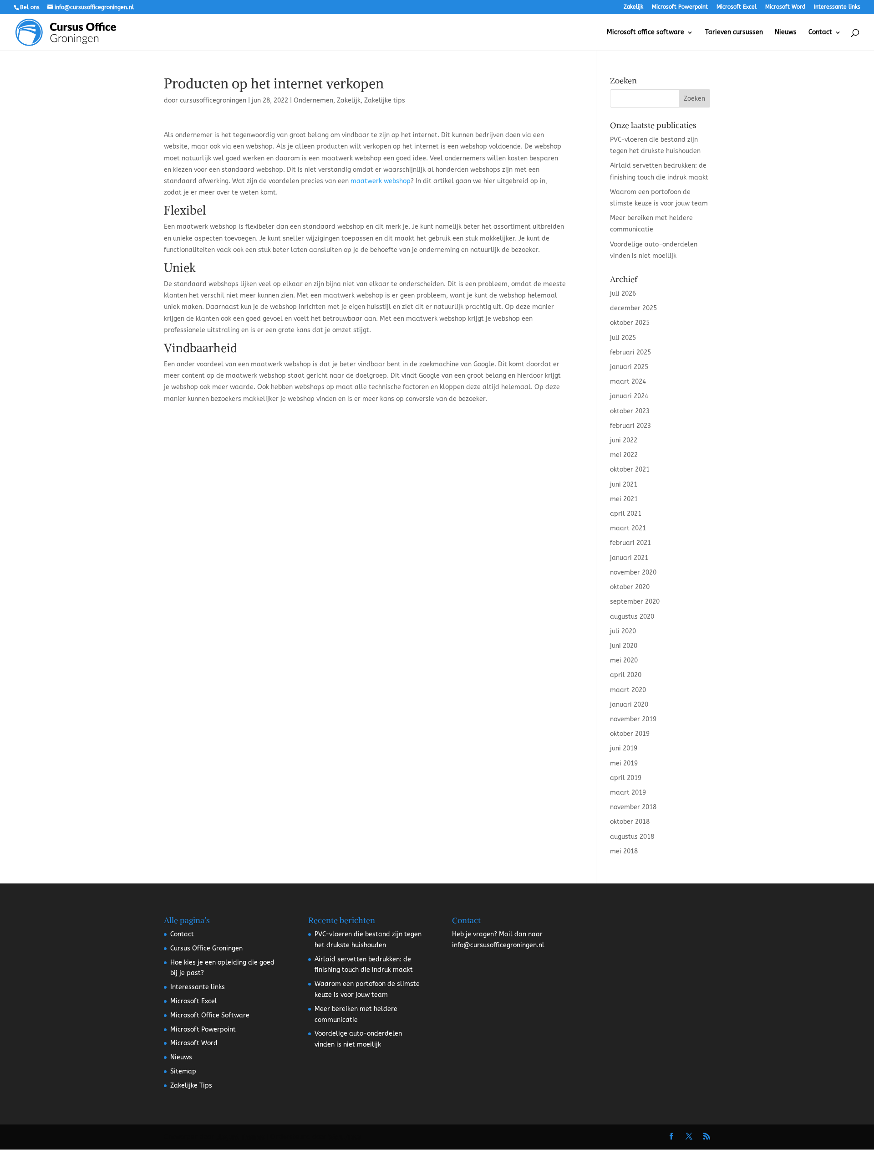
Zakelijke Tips (191, 1085)
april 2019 (625, 778)
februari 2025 (630, 352)
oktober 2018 (630, 822)
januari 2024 (629, 396)
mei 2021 (624, 499)
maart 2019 (628, 792)
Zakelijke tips (384, 100)
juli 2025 (623, 338)
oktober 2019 (630, 734)
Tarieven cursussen (734, 32)
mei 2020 (624, 660)
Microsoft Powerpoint (680, 7)
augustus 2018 (632, 837)
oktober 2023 (630, 411)
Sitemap (183, 1071)
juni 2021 (623, 484)
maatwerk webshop (381, 181)
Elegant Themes (240, 1137)
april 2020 (625, 675)
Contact (820, 32)
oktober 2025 (630, 323)
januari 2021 (629, 558)
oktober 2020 (630, 587)
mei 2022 (624, 455)
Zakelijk (633, 7)
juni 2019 (623, 748)
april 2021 (625, 514)
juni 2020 (623, 646)
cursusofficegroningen (213, 100)
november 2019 (633, 719)
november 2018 (633, 807)
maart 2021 (628, 528)
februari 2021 (630, 543)
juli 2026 (623, 294)
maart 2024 (628, 381)
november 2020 (633, 572)
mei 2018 (624, 851)
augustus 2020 (632, 617)
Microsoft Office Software (209, 1015)
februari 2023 (630, 426)
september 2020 (635, 602)
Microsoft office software (645, 32)
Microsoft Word (785, 7)
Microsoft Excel (736, 7)
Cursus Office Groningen (206, 948)
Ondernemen (313, 100)
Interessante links (837, 7)
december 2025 (633, 308)
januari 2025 (629, 367)
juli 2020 (623, 631)
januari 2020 (629, 704)
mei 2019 (624, 763)
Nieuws (786, 32)
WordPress (344, 1137)
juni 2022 (623, 440)
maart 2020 (628, 690)
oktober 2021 (630, 469)
